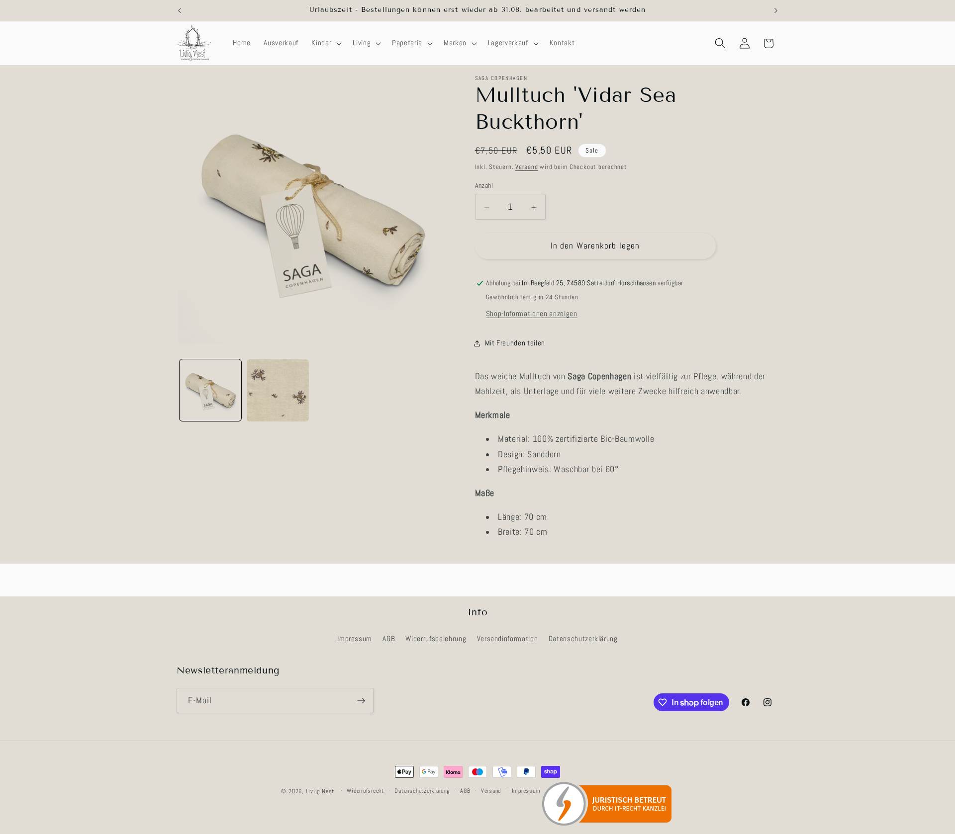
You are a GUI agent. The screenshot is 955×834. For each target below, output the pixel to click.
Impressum (354, 639)
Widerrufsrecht (365, 791)
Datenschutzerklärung (583, 639)
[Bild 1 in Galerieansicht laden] (211, 390)
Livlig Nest (320, 791)
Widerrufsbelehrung (435, 639)
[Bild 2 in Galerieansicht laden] (278, 390)
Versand (526, 167)
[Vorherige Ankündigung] (180, 10)
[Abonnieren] (361, 701)
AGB (388, 639)
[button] (325, 43)
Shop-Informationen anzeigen (531, 314)
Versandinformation (507, 639)
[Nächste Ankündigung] (776, 10)
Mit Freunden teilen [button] (515, 343)
